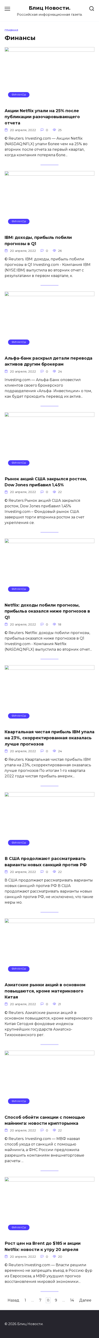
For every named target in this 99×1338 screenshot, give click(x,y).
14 (72, 1300)
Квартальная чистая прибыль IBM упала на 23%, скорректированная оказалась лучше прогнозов (49, 737)
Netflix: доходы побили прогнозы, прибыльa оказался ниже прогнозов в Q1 (47, 611)
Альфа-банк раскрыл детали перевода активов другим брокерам (48, 361)
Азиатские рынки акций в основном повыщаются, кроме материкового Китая (45, 990)
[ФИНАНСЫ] (49, 101)
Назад (13, 1300)
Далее (85, 1300)
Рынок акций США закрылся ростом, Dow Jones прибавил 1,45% (46, 481)
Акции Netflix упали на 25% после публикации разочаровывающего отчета (42, 116)
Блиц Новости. (49, 8)
